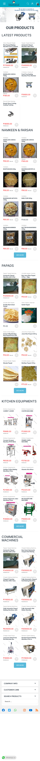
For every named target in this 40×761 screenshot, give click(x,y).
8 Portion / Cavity (27, 72)
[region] (20, 14)
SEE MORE (20, 255)
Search (28, 3)
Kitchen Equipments (9, 409)
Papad (23, 43)
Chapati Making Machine (29, 548)
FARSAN (5, 72)
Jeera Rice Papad (27, 332)
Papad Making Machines (10, 606)
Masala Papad (7, 361)
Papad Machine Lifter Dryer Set (28, 43)
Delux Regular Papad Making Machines (9, 43)
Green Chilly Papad (8, 332)
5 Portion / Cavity (26, 72)
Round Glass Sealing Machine (9, 102)
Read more (35, 326)
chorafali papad (26, 273)
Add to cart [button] (16, 66)
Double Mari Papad (8, 302)
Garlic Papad (25, 302)
